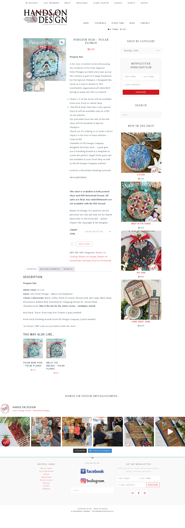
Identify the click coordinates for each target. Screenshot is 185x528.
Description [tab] (31, 269)
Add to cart (84, 244)
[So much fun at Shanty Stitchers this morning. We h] (108, 432)
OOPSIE (46, 489)
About (46, 474)
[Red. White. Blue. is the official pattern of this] (170, 432)
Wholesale (46, 477)
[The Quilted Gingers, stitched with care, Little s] (15, 432)
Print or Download (101, 261)
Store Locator (46, 480)
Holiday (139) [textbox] (140, 50)
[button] (62, 42)
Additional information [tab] (50, 269)
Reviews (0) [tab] (68, 269)
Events (46, 486)
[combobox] (141, 50)
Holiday (87, 261)
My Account (46, 468)
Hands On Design (45, 18)
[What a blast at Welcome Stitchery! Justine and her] (77, 432)
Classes (46, 483)
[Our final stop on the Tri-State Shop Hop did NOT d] (46, 432)
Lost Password (46, 471)
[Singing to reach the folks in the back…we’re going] (139, 432)
